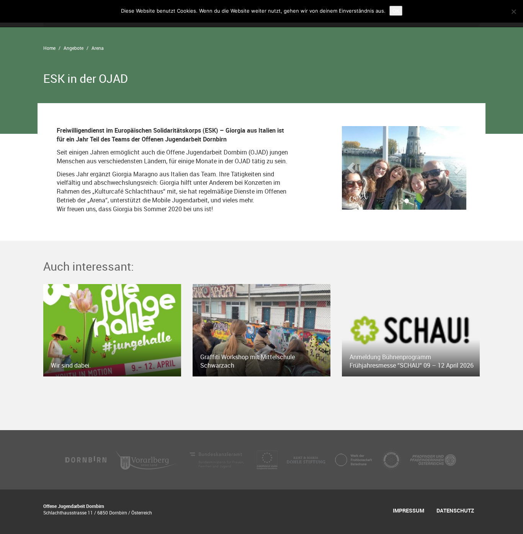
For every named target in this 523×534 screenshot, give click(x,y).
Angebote (73, 48)
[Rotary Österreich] (392, 459)
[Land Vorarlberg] (147, 459)
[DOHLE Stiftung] (306, 459)
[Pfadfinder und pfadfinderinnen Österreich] (433, 459)
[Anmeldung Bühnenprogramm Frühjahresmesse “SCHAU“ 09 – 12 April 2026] (411, 329)
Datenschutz (455, 510)
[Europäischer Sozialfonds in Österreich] (268, 459)
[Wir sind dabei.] (112, 329)
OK (395, 11)
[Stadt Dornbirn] (86, 459)
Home (49, 48)
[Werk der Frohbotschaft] (354, 459)
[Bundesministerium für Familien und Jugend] (217, 459)
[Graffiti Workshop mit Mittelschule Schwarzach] (261, 329)
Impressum (408, 510)
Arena (98, 48)
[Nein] (513, 11)
